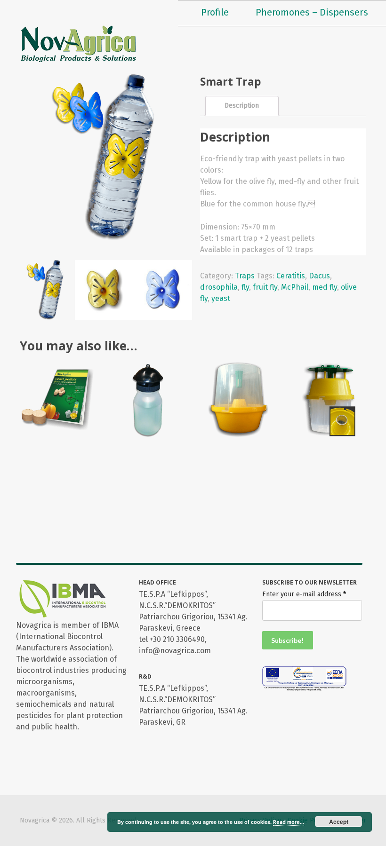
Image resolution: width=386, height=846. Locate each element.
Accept (338, 821)
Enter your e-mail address (304, 594)
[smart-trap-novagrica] (105, 293)
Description (242, 106)
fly (245, 287)
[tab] (242, 106)
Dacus (319, 275)
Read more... (288, 822)
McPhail (294, 287)
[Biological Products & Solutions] (78, 43)
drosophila (219, 287)
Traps (245, 275)
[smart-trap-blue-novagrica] (164, 293)
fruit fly (265, 287)
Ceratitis (290, 275)
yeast (220, 298)
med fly (324, 287)
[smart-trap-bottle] (45, 293)
